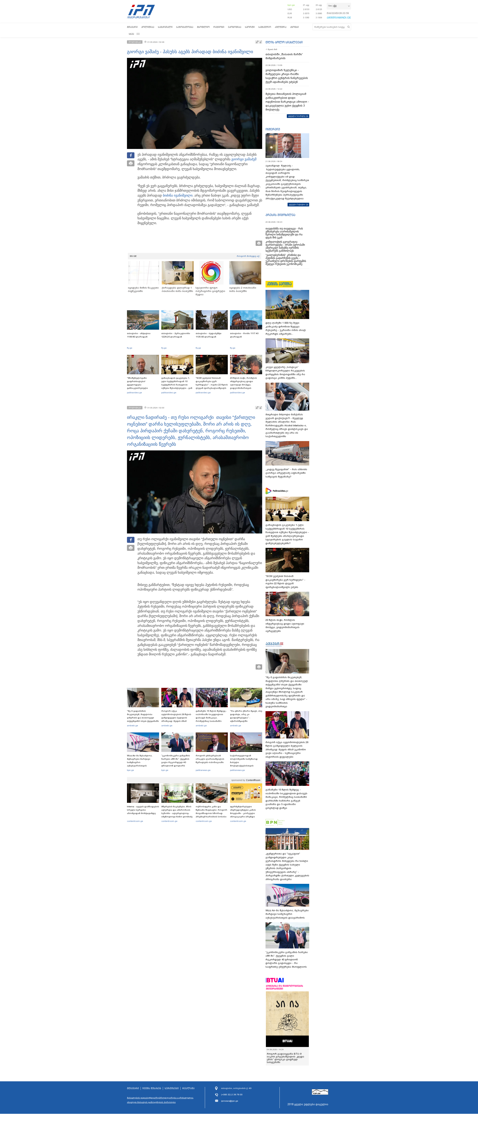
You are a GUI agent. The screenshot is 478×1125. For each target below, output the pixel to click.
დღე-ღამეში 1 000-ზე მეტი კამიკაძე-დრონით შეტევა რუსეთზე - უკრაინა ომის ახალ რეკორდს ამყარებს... (286, 328)
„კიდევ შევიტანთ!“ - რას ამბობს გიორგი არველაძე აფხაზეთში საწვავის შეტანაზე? (286, 473)
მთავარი (132, 27)
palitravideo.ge (134, 392)
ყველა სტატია (297, 204)
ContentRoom (253, 780)
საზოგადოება (184, 27)
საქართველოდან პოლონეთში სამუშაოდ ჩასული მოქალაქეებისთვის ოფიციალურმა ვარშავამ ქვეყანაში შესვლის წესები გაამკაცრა (245, 765)
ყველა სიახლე (296, 116)
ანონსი (294, 27)
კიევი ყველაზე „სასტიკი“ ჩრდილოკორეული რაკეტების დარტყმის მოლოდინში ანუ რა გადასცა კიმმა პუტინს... (285, 372)
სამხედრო (264, 27)
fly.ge (129, 348)
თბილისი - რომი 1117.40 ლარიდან (244, 335)
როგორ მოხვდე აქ (248, 256)
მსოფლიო (203, 27)
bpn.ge (291, 5)
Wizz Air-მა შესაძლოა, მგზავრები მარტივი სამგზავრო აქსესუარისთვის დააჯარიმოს (139, 762)
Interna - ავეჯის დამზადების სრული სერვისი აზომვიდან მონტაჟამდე (143, 810)
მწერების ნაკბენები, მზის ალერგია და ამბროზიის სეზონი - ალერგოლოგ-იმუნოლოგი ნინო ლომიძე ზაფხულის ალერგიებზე (177, 813)
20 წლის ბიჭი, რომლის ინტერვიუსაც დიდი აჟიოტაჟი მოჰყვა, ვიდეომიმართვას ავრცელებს (243, 385)
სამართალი (165, 27)
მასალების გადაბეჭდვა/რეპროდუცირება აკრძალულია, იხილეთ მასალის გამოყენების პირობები (160, 1100)
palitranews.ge (203, 770)
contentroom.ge (135, 821)
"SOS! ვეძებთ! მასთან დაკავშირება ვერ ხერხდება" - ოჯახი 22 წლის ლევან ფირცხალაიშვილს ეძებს (212, 385)
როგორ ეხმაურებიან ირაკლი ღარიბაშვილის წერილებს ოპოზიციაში (210, 759)
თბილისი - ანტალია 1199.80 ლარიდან (138, 335)
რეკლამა (188, 1088)
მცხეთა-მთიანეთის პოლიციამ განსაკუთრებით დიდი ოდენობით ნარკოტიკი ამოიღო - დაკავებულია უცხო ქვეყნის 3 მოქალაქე (287, 101)
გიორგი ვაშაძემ (243, 159)
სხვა (131, 33)
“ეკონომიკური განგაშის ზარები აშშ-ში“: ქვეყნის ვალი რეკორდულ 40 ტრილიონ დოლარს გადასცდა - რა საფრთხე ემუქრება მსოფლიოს (176, 764)
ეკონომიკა (234, 27)
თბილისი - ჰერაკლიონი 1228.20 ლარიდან (175, 335)
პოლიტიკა (147, 27)
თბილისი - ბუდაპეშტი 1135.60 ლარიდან (208, 335)
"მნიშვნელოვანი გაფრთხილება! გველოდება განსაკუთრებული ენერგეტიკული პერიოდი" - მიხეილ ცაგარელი (143, 386)
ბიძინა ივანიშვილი (178, 195)
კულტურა (280, 27)
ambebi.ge (132, 725)
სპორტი (250, 27)
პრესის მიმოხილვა (280, 215)
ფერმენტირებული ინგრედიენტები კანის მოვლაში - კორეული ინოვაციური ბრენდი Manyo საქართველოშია (244, 813)
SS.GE (133, 256)
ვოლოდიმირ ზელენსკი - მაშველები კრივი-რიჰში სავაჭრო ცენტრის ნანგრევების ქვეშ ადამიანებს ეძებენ (287, 76)
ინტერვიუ (273, 129)
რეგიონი (218, 27)
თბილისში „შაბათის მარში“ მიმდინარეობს (284, 56)
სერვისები (172, 1088)
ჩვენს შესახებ (151, 1088)
